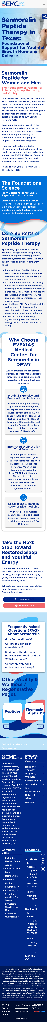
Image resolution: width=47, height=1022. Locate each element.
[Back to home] (13, 4)
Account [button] (30, 802)
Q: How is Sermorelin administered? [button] (18, 645)
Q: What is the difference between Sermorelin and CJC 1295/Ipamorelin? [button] (23, 656)
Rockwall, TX (11, 890)
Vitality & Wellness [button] (30, 775)
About (8, 865)
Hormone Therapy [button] (30, 768)
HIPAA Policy (21, 1018)
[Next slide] (40, 726)
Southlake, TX (12, 887)
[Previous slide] (6, 726)
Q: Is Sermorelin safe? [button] (18, 639)
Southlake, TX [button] (31, 861)
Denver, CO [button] (30, 957)
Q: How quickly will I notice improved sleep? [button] (19, 665)
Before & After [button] (30, 797)
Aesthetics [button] (31, 784)
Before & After (12, 868)
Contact (9, 883)
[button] (44, 4)
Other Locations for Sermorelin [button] (14, 746)
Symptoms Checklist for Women (11, 897)
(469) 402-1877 (32, 944)
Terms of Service (22, 1005)
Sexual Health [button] (33, 780)
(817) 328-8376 (32, 897)
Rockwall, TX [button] (31, 910)
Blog (7, 872)
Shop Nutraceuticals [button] (33, 790)
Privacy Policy (21, 1012)
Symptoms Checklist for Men (11, 907)
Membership (11, 876)
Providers (10, 879)
